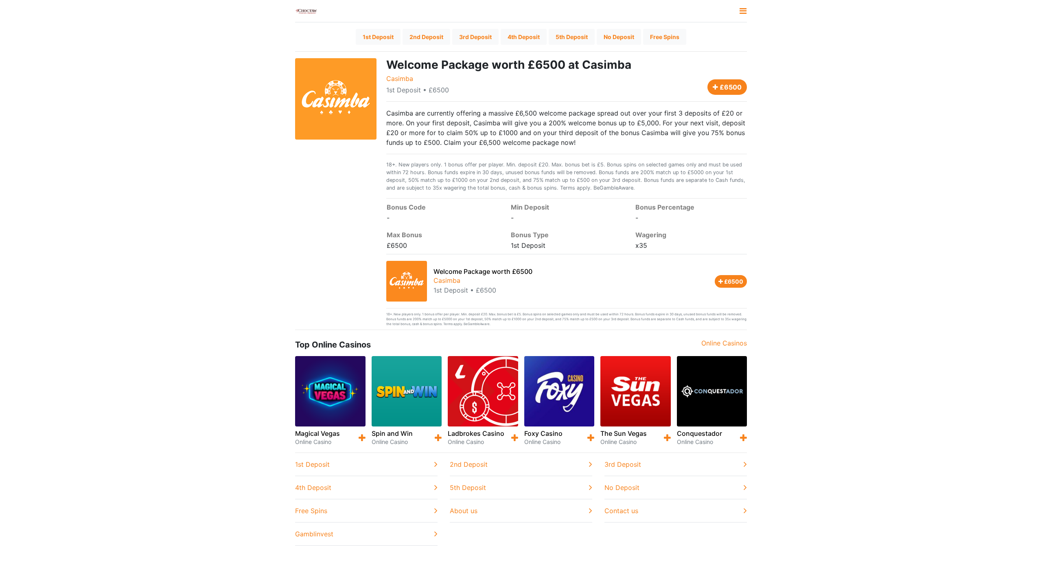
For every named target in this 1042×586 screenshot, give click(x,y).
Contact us (621, 511)
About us (463, 511)
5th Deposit (572, 36)
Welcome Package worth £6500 (482, 271)
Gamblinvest (314, 534)
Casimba (399, 78)
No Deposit (619, 36)
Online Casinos (724, 343)
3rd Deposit (475, 36)
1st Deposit (378, 36)
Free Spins (664, 36)
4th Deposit (524, 36)
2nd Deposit (426, 36)
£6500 (730, 87)
